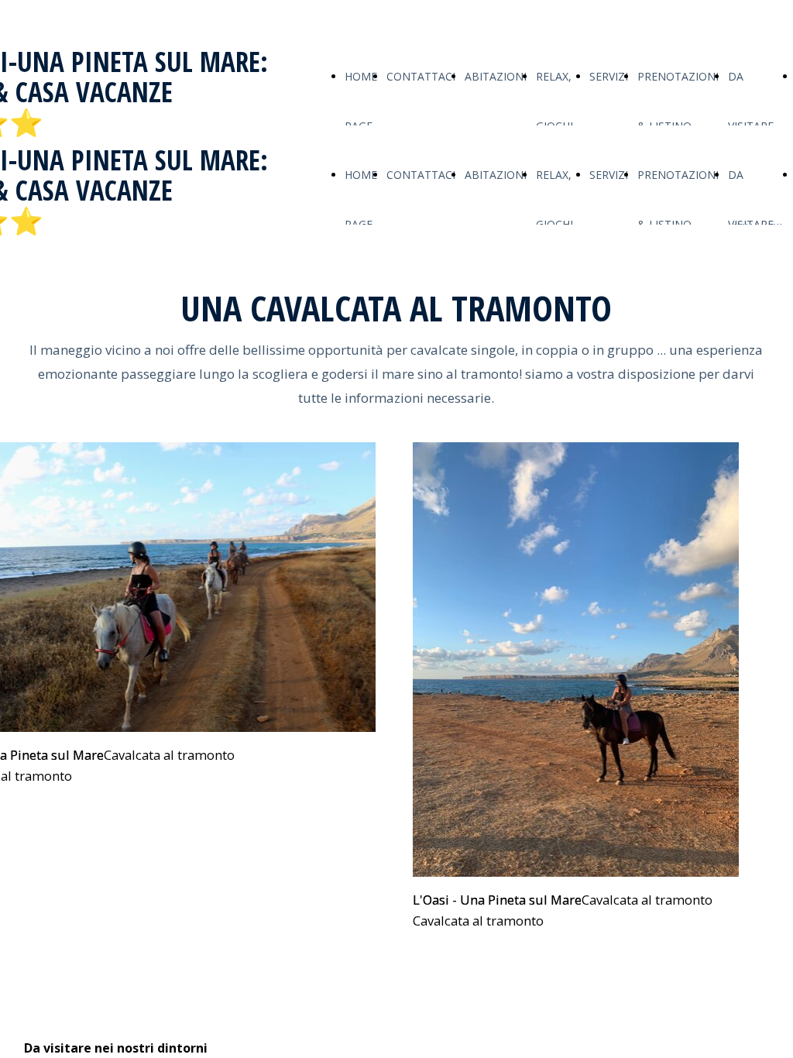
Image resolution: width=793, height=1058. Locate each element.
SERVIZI (608, 76)
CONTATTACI (420, 76)
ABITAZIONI (496, 76)
